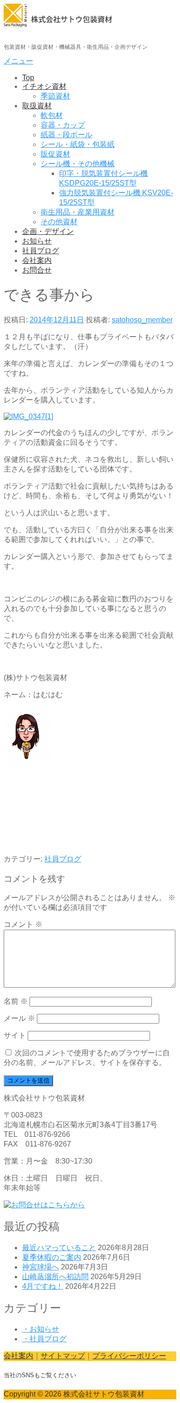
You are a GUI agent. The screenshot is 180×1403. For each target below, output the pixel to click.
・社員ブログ (44, 1339)
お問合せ (37, 270)
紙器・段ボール (66, 135)
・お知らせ (40, 1329)
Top (28, 78)
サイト (15, 1035)
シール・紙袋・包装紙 (77, 144)
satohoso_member (142, 320)
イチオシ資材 (44, 86)
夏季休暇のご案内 (51, 1257)
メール (19, 1018)
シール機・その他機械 (77, 164)
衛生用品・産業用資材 (77, 212)
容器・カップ (63, 125)
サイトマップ (63, 1356)
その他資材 (59, 222)
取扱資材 (37, 106)
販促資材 (55, 154)
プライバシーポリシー (129, 1356)
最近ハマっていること (59, 1248)
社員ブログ (40, 251)
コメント (23, 924)
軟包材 (52, 115)
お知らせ (37, 241)
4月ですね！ (42, 1286)
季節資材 (55, 96)
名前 (16, 1001)
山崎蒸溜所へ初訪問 (55, 1277)
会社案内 (37, 260)
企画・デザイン (48, 231)
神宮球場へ (40, 1267)
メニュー (18, 61)
